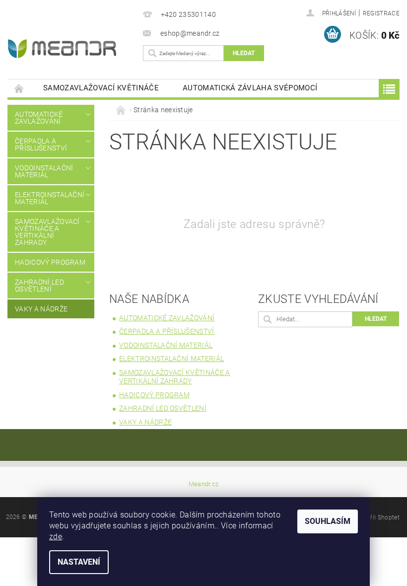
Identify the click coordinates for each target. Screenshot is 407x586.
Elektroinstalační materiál (48, 198)
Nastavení (79, 562)
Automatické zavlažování (39, 117)
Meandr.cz (204, 484)
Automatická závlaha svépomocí (250, 87)
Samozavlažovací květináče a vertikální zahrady (47, 232)
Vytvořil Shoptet (377, 517)
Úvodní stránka (19, 88)
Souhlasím (327, 521)
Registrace (381, 13)
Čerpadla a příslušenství (41, 144)
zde (55, 536)
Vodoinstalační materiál (44, 171)
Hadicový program (50, 262)
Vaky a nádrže (41, 309)
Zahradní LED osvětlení (39, 285)
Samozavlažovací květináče (101, 87)
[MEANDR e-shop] (68, 48)
